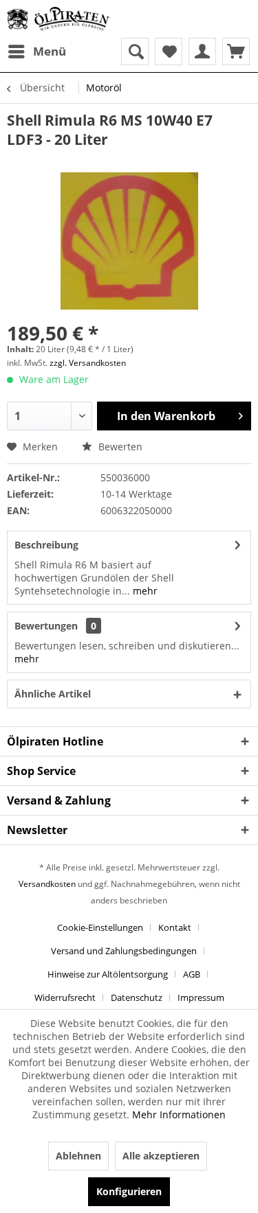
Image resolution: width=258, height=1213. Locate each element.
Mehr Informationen (179, 1114)
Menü (49, 51)
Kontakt (174, 927)
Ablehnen (78, 1155)
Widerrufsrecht (65, 997)
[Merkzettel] (168, 51)
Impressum (201, 997)
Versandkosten (47, 884)
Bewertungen (46, 625)
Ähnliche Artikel (52, 693)
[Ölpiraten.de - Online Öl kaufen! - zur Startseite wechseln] (58, 19)
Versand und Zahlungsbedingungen (124, 951)
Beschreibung (46, 544)
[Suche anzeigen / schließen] (135, 51)
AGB (191, 974)
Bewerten (119, 446)
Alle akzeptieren (161, 1155)
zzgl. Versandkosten (88, 363)
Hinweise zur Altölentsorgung (107, 974)
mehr (144, 590)
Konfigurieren (129, 1191)
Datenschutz (136, 997)
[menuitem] (36, 51)
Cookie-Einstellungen (100, 927)
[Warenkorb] (236, 51)
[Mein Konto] (202, 51)
